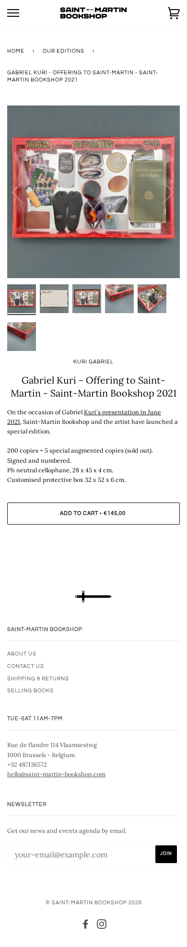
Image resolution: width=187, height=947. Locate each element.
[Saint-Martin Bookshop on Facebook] (86, 926)
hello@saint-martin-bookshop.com (56, 774)
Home (15, 51)
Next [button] (162, 191)
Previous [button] (23, 191)
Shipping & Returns (38, 678)
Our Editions (63, 51)
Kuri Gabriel (93, 361)
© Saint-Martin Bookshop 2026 (94, 902)
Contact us (25, 666)
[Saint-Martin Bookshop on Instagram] (102, 926)
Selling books (30, 690)
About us (21, 653)
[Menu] (13, 13)
